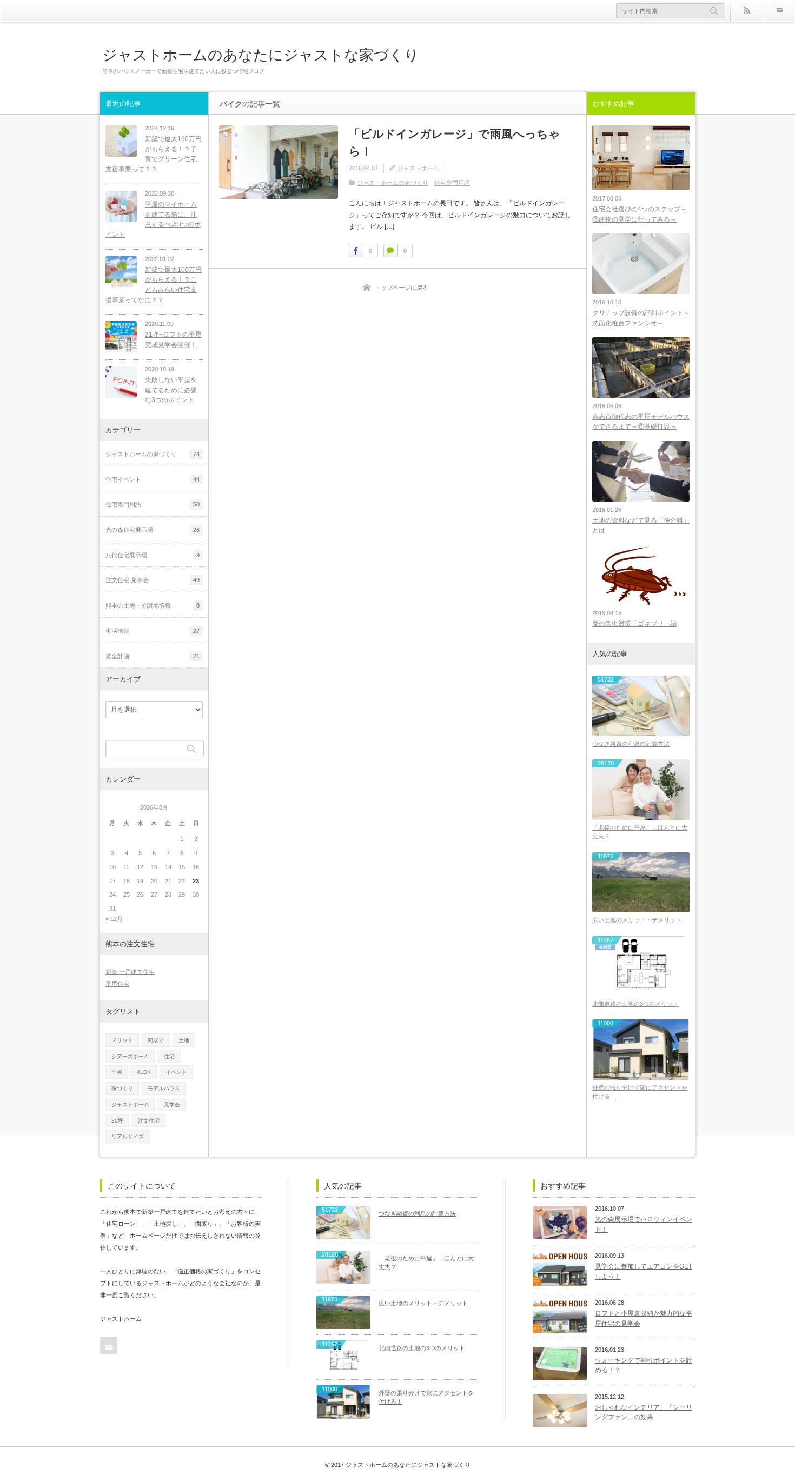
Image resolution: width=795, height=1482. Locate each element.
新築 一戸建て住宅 (130, 972)
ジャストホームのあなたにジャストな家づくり (260, 55)
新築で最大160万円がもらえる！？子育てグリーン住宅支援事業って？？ (153, 154)
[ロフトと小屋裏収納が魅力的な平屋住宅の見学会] (560, 1316)
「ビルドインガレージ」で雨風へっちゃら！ (454, 142)
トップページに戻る (401, 287)
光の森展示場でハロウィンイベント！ (643, 1224)
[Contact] (779, 11)
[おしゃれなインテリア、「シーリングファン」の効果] (560, 1410)
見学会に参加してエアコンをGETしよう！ (643, 1271)
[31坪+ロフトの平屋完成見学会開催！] (121, 336)
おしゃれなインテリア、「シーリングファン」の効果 (643, 1412)
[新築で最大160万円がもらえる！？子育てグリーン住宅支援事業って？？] (121, 141)
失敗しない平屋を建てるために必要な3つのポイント (171, 390)
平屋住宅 (117, 983)
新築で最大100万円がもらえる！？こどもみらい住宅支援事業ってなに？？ (153, 285)
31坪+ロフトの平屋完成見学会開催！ (173, 340)
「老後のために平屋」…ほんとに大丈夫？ (639, 832)
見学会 (172, 1104)
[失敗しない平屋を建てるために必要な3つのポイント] (121, 382)
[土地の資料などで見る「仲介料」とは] (641, 471)
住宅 (169, 1056)
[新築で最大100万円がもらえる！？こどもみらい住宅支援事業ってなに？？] (121, 272)
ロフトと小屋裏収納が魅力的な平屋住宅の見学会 (643, 1318)
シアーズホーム (130, 1056)
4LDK (144, 1072)
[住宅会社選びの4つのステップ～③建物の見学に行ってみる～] (641, 157)
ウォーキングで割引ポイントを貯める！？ (643, 1365)
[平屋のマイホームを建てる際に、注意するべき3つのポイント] (121, 206)
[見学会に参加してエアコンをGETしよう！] (560, 1269)
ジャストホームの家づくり (392, 182)
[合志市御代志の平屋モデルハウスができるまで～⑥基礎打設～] (641, 367)
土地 (183, 1040)
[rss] (746, 11)
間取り (156, 1040)
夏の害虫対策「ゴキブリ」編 (634, 623)
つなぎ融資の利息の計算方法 (631, 743)
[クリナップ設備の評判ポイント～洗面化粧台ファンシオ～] (641, 263)
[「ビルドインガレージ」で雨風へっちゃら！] (278, 162)
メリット (122, 1040)
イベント (176, 1072)
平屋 (116, 1072)
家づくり (122, 1088)
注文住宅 (149, 1121)
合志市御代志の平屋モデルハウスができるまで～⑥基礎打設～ (641, 422)
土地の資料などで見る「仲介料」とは (641, 526)
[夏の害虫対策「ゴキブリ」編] (641, 575)
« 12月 (114, 919)
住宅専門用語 (452, 182)
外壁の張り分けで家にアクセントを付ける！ (639, 1092)
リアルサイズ (127, 1136)
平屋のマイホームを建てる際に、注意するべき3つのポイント (153, 219)
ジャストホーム (418, 168)
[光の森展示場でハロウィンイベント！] (560, 1222)
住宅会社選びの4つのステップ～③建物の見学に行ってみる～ (639, 214)
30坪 (117, 1121)
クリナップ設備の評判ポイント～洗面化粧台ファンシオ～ (641, 318)
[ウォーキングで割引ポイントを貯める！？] (560, 1363)
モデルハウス (164, 1088)
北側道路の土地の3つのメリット (635, 1003)
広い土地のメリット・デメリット (636, 920)
